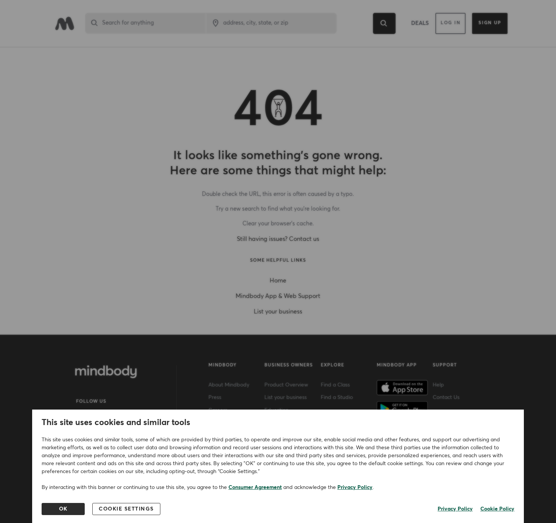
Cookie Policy (497, 509)
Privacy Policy (355, 487)
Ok (63, 509)
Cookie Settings (126, 509)
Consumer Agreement (255, 487)
